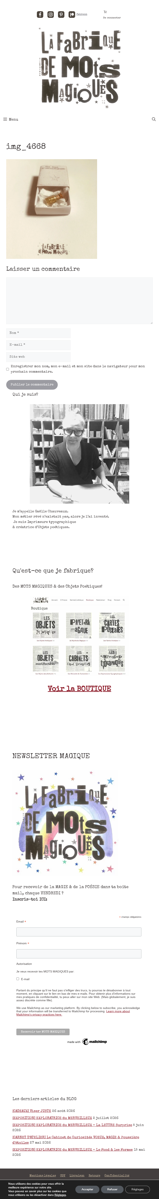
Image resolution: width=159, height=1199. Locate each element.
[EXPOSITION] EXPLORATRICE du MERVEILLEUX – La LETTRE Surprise (72, 1125)
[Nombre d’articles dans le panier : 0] (105, 11)
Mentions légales (43, 1175)
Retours (94, 1175)
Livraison (77, 1175)
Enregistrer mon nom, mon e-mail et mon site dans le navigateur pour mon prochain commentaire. (78, 369)
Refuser (112, 1189)
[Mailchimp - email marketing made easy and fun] (87, 1045)
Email (21, 922)
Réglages (60, 1195)
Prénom (22, 943)
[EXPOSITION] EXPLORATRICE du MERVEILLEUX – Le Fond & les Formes (72, 1150)
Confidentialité (116, 1175)
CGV (62, 1175)
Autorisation (24, 963)
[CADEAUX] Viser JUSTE (31, 1111)
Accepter (87, 1189)
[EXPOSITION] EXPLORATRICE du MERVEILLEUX (52, 1118)
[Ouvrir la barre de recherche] (154, 120)
